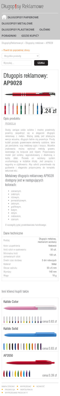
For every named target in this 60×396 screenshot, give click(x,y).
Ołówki (44, 29)
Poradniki (9, 36)
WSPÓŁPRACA (26, 389)
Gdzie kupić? (30, 36)
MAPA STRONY (8, 386)
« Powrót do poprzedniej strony (16, 50)
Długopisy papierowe (23, 17)
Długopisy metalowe (17, 23)
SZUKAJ (41, 62)
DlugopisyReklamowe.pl (12, 42)
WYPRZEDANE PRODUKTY (16, 392)
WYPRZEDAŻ (25, 386)
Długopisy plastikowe (18, 29)
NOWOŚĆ (40, 386)
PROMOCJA (10, 389)
